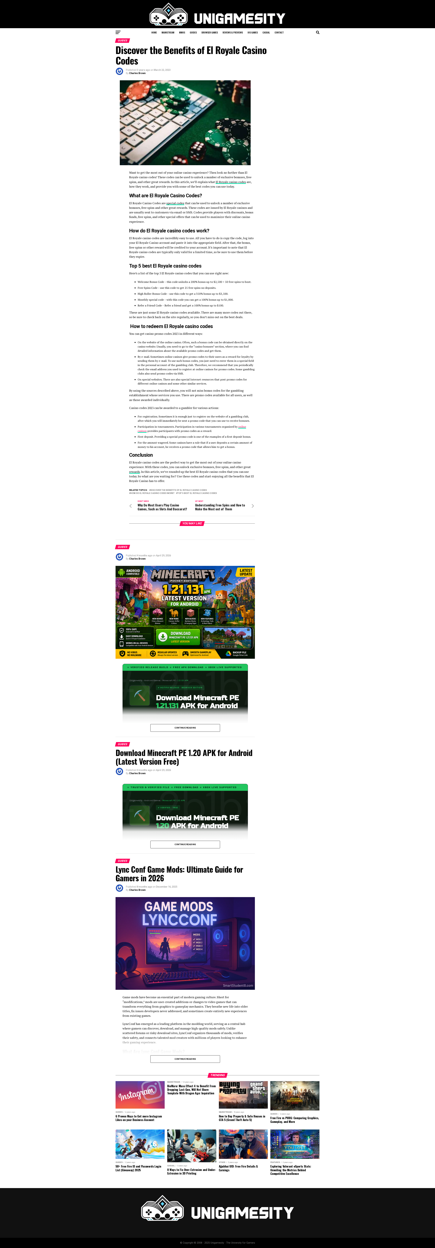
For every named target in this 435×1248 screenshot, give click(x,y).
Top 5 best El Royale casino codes (197, 493)
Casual (266, 32)
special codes (175, 203)
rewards (134, 472)
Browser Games (210, 32)
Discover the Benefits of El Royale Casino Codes (179, 490)
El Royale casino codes (231, 182)
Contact (279, 32)
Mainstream (168, 32)
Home (154, 32)
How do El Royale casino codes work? (152, 493)
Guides (193, 32)
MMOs (182, 32)
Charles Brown (137, 73)
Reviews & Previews (233, 32)
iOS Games (253, 32)
